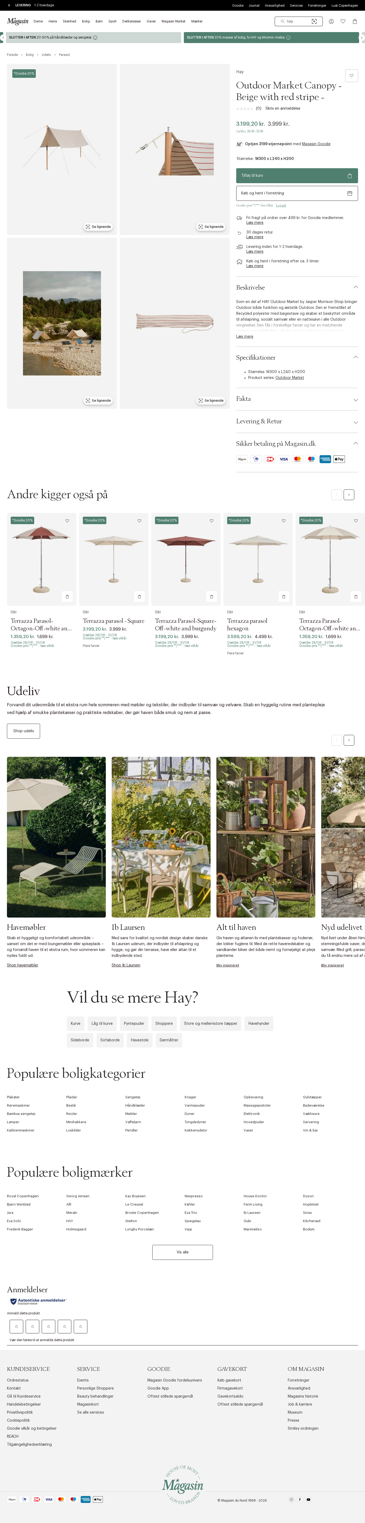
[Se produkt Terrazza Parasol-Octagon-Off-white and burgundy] (41, 559)
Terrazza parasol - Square (113, 621)
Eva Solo (14, 1221)
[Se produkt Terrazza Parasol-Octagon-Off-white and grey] (330, 559)
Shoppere (164, 1024)
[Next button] (362, 37)
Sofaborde (110, 1040)
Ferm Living (253, 1204)
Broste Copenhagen (142, 1212)
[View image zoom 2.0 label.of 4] (174, 149)
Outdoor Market (289, 378)
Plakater (13, 1097)
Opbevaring (253, 1097)
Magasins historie (303, 1396)
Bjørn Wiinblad (18, 1204)
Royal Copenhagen (23, 1196)
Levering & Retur (259, 421)
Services (296, 5)
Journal (254, 5)
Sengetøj (132, 1097)
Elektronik (252, 1113)
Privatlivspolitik (20, 1412)
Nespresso (194, 1196)
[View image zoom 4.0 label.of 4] (174, 323)
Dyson (308, 1196)
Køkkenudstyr (196, 1130)
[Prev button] (3, 37)
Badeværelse (313, 1105)
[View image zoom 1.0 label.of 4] (62, 149)
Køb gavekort (229, 1380)
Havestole (140, 1040)
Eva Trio (191, 1212)
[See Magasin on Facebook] (300, 1500)
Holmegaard (76, 1229)
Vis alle (183, 1252)
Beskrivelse (250, 288)
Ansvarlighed (275, 5)
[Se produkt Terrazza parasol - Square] (114, 559)
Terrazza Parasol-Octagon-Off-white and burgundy (41, 628)
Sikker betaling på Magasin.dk (276, 444)
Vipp (188, 1229)
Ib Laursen (252, 1212)
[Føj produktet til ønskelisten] (351, 75)
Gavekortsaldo (230, 1396)
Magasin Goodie (316, 144)
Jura (10, 1212)
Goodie (237, 5)
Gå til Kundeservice (24, 1396)
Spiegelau (193, 1221)
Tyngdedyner (195, 1122)
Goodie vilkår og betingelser (32, 1428)
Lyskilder (73, 1130)
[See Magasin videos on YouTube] (308, 1500)
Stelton (131, 1221)
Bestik (71, 1105)
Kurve (75, 1024)
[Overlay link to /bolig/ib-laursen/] (161, 837)
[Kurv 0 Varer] (355, 21)
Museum (295, 1412)
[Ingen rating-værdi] (246, 108)
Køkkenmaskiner (20, 1130)
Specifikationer (255, 358)
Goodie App (158, 1388)
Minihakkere (76, 1122)
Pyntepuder (134, 1024)
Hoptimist (311, 1204)
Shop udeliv (23, 731)
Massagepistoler (257, 1105)
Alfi (68, 1204)
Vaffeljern (133, 1122)
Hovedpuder (254, 1122)
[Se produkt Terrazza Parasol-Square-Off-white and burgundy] (186, 559)
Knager (190, 1097)
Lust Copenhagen (345, 5)
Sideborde (80, 1040)
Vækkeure (311, 1113)
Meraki (71, 1212)
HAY (69, 1221)
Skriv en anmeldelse (283, 108)
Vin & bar (310, 1130)
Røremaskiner (18, 1105)
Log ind (281, 205)
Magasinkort (88, 1404)
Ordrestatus (18, 1380)
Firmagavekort (230, 1388)
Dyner (190, 1113)
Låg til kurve (102, 1024)
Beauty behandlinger (95, 1396)
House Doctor (255, 1196)
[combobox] (299, 21)
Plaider (71, 1097)
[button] (331, 21)
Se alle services (90, 1412)
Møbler (131, 1113)
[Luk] (266, 819)
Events (83, 1380)
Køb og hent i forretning (262, 193)
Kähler (190, 1204)
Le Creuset (134, 1204)
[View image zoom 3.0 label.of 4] (62, 323)
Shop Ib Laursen (126, 965)
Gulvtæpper (312, 1097)
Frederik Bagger (20, 1229)
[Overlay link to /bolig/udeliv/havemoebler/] (56, 837)
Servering (311, 1122)
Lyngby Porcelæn (139, 1229)
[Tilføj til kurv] (67, 596)
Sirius (307, 1212)
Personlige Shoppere (95, 1388)
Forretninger (317, 5)
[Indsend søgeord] (282, 21)
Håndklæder (135, 1105)
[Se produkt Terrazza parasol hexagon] (258, 559)
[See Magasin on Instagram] (291, 1500)
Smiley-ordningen (303, 1428)
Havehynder (258, 1024)
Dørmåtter (169, 1040)
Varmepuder (195, 1105)
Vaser (248, 1130)
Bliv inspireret (227, 965)
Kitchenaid (311, 1221)
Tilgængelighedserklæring (29, 1445)
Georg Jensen (78, 1196)
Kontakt (14, 1388)
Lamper (13, 1122)
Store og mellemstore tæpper (210, 1024)
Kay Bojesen (135, 1196)
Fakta (243, 399)
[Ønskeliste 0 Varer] (343, 21)
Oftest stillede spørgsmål (170, 1396)
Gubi (247, 1221)
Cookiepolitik (18, 1420)
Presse (293, 1420)
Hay (240, 72)
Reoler (71, 1113)
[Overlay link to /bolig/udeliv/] (186, 715)
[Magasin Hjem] (17, 21)
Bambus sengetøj (21, 1113)
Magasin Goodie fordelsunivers (174, 1380)
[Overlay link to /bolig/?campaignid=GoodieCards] (271, 37)
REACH (12, 1436)
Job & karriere (300, 1404)
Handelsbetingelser (24, 1404)
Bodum (308, 1229)
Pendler (131, 1130)
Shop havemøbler (22, 965)
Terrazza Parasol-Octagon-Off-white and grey (329, 628)
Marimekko (253, 1229)
